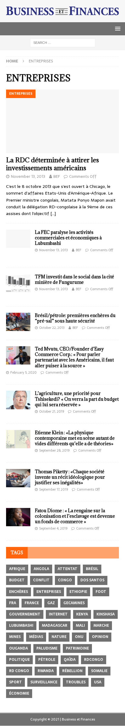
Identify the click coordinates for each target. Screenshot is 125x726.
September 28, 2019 (54, 450)
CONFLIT (41, 580)
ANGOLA (41, 569)
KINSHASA (105, 614)
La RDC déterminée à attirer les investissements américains (52, 164)
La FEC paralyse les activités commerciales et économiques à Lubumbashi (68, 237)
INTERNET (58, 614)
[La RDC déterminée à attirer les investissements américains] (62, 121)
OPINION (100, 637)
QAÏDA (70, 660)
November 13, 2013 (28, 176)
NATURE (59, 637)
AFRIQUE (17, 569)
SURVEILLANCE (43, 682)
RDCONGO (93, 660)
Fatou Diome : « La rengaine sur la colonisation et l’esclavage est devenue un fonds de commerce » (75, 516)
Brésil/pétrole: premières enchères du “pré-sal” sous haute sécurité (75, 318)
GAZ (51, 603)
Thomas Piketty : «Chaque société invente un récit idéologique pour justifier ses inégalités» (70, 477)
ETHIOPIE (78, 592)
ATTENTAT (67, 569)
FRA (12, 603)
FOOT (101, 592)
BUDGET (17, 580)
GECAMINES (74, 603)
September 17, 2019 (53, 489)
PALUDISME (46, 648)
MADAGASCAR (54, 625)
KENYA (82, 614)
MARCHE (101, 625)
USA (97, 682)
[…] (53, 213)
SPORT (15, 682)
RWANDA (46, 671)
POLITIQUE (19, 660)
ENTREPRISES (48, 592)
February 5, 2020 (23, 372)
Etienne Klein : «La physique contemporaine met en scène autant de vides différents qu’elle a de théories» (75, 438)
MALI (80, 625)
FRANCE (32, 603)
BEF (56, 176)
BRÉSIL (92, 569)
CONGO (65, 580)
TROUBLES (76, 682)
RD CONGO (19, 671)
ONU (79, 637)
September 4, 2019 (53, 528)
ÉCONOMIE (19, 693)
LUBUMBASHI (21, 625)
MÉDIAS (36, 637)
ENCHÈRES (18, 592)
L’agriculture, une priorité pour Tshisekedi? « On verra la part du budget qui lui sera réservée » (77, 398)
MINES (15, 637)
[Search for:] (62, 42)
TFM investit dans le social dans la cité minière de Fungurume (74, 279)
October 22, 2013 (52, 327)
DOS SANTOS (92, 580)
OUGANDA (18, 648)
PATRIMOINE (77, 648)
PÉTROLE (46, 660)
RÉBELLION (72, 671)
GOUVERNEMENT (24, 614)
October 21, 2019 (51, 411)
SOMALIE (99, 671)
